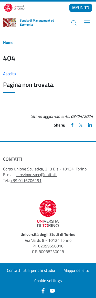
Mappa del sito (76, 270)
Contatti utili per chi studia (31, 270)
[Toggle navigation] (86, 22)
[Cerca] (74, 22)
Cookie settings (48, 280)
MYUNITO (80, 8)
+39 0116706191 (25, 180)
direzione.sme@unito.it (36, 174)
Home (8, 42)
